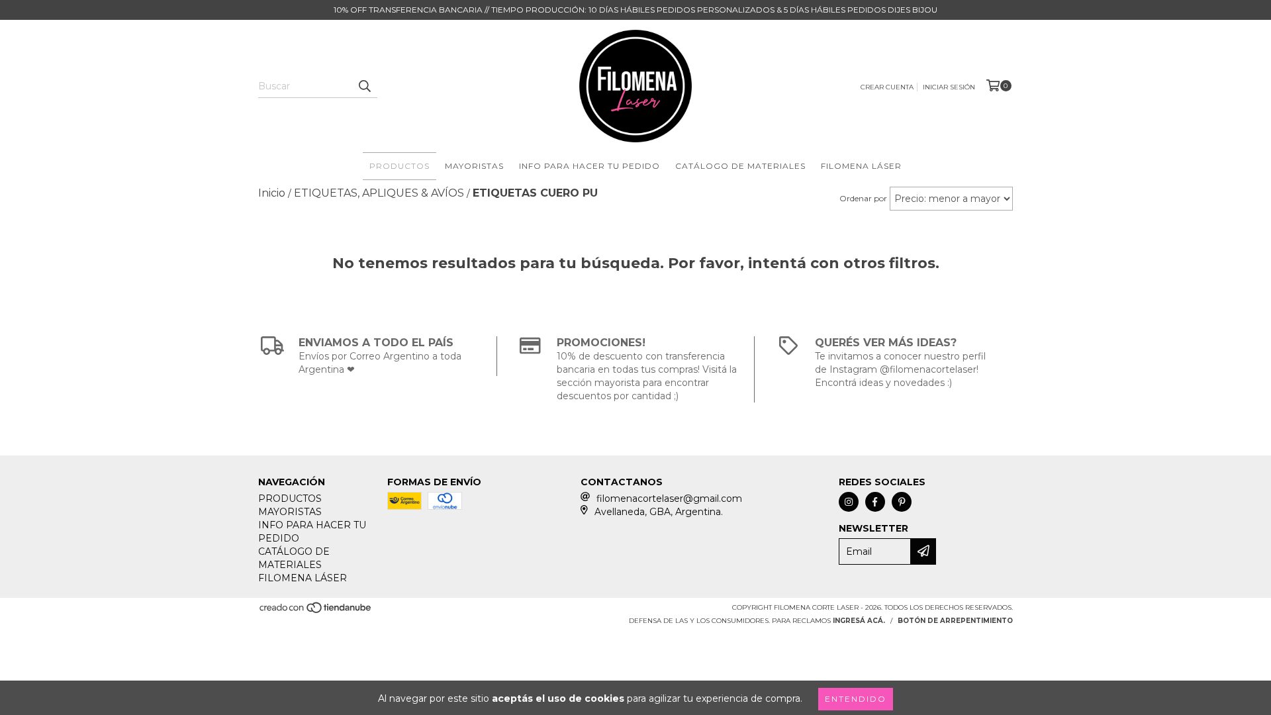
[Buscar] (364, 86)
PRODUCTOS (399, 166)
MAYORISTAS (474, 166)
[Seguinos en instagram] (849, 502)
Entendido (855, 699)
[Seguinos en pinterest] (902, 502)
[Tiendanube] (316, 611)
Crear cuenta (887, 87)
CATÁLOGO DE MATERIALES (740, 166)
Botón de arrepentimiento (955, 620)
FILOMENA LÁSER (861, 166)
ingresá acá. (859, 620)
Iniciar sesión (949, 87)
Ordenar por (863, 198)
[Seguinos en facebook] (875, 502)
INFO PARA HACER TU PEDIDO (589, 166)
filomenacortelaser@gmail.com (669, 498)
